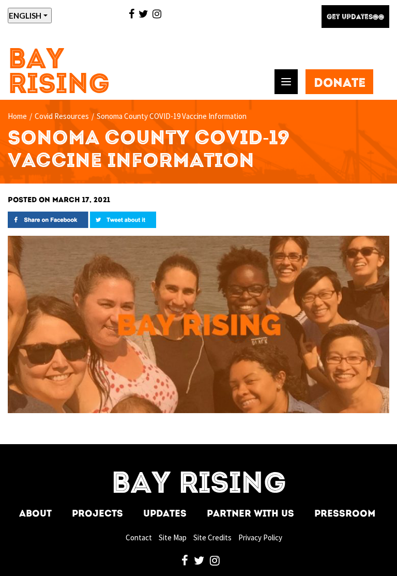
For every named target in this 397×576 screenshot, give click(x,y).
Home (17, 116)
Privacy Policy (260, 537)
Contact (139, 537)
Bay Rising (59, 73)
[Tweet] (123, 219)
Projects (97, 514)
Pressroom (344, 514)
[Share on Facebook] (48, 219)
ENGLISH (25, 15)
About (35, 514)
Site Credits (212, 537)
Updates (165, 514)
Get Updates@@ (355, 17)
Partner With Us (250, 514)
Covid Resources (62, 116)
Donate (339, 84)
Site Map (173, 537)
